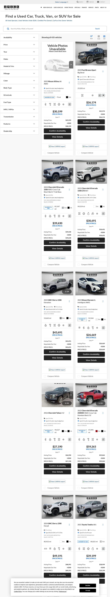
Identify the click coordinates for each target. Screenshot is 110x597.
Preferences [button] (62, 591)
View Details (57, 136)
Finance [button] (84, 7)
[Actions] (69, 83)
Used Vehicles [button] (58, 7)
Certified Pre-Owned (45, 20)
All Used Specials (11, 20)
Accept (88, 590)
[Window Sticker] (103, 95)
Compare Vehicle (53, 153)
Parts (97, 7)
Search (97, 29)
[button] (71, 64)
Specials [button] (77, 7)
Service (90, 7)
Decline (87, 585)
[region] (57, 123)
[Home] (41, 7)
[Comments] (69, 104)
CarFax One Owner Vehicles (62, 20)
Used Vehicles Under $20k (27, 20)
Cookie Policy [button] (18, 591)
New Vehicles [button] (47, 7)
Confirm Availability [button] (57, 130)
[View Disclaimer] (63, 104)
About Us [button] (103, 7)
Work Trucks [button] (68, 7)
